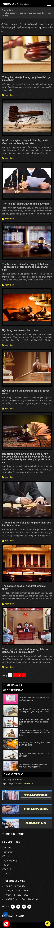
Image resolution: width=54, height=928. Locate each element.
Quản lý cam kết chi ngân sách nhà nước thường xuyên (33, 765)
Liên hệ (6, 873)
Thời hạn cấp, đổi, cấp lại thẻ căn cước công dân (34, 699)
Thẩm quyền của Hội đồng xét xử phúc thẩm (24, 587)
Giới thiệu (7, 847)
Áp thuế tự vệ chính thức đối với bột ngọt (34, 754)
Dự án (6, 865)
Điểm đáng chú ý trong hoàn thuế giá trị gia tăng (34, 743)
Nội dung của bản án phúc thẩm (20, 330)
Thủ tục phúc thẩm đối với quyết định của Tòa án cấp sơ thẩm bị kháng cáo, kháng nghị (25, 267)
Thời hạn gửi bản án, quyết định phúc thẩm (26, 203)
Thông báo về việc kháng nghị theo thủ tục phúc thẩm (26, 78)
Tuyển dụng (8, 869)
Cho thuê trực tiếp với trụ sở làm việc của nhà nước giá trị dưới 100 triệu (34, 732)
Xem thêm (9, 95)
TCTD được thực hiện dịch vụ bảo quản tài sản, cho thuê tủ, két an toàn (34, 721)
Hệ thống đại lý (10, 860)
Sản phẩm (8, 852)
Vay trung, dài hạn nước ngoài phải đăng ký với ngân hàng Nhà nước (34, 710)
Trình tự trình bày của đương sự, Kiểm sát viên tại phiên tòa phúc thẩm (26, 650)
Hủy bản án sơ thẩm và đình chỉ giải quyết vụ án (25, 392)
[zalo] (5, 914)
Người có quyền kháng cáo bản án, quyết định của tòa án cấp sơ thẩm (25, 142)
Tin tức (6, 856)
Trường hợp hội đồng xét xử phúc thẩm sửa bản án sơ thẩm (26, 524)
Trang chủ (6, 10)
